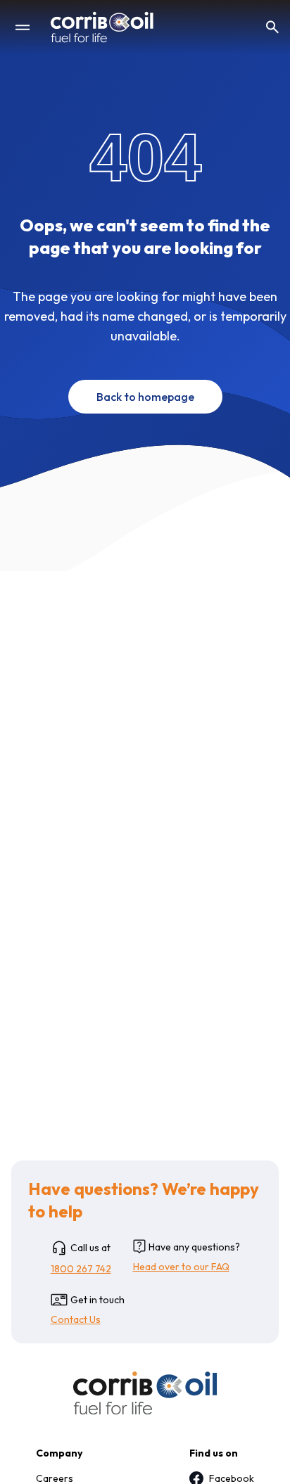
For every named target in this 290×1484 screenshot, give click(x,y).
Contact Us (76, 1319)
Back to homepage (145, 397)
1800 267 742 (81, 1268)
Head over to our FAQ (181, 1266)
